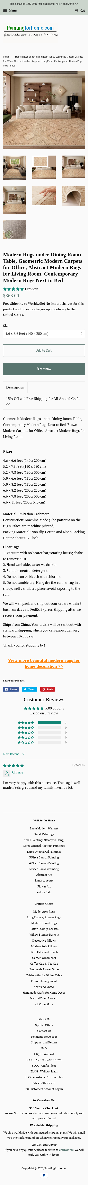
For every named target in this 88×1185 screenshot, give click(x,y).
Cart (82, 10)
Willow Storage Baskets (44, 934)
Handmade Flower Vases (44, 969)
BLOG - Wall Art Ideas (44, 1071)
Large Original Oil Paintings (44, 852)
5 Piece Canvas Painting (44, 869)
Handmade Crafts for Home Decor (44, 992)
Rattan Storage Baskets (44, 929)
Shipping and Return (44, 1042)
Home (6, 56)
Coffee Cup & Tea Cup (44, 963)
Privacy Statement (44, 1083)
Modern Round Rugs (44, 923)
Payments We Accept (44, 1036)
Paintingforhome (55, 1168)
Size (6, 325)
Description (15, 387)
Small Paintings (44, 834)
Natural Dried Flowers (44, 998)
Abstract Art (44, 875)
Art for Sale (44, 892)
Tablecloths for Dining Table (44, 975)
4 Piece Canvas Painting (44, 863)
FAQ (44, 1048)
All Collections (44, 1004)
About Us (44, 1019)
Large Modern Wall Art (44, 828)
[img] (13, 765)
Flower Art (44, 886)
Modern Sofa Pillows (44, 946)
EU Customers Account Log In (44, 1089)
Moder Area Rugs (44, 911)
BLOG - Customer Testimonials (44, 1077)
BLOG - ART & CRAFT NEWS (44, 1060)
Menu (12, 10)
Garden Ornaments (44, 958)
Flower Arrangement (44, 981)
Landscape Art (44, 880)
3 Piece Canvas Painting (44, 857)
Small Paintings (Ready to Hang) (44, 840)
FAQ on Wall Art (44, 1054)
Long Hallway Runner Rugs (44, 917)
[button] (14, 289)
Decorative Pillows (44, 940)
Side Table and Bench (44, 952)
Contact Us (44, 1031)
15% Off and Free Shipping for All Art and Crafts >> (43, 401)
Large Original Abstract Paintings (44, 846)
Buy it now (44, 368)
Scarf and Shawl (44, 987)
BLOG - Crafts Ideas (44, 1066)
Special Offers (44, 1025)
